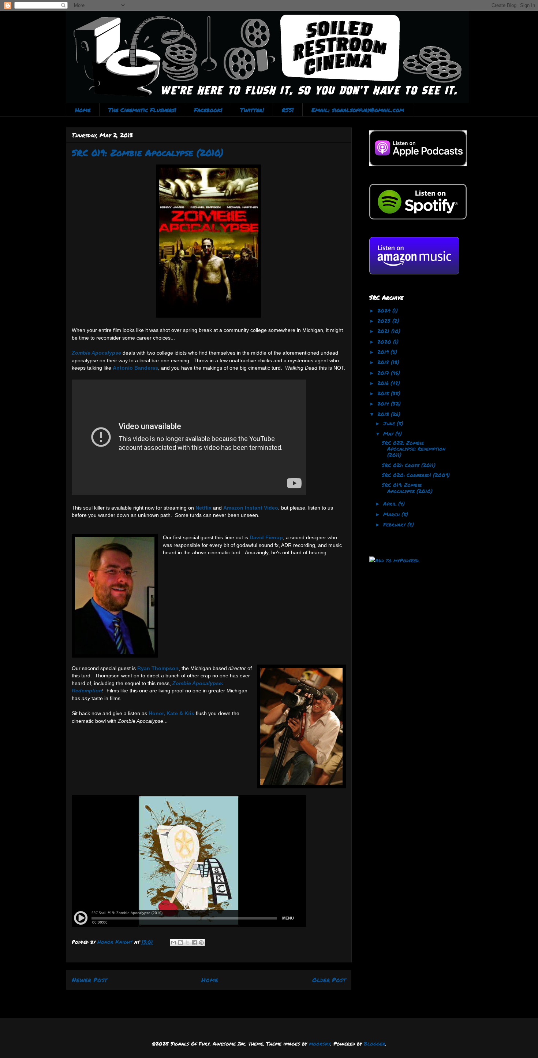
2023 (384, 320)
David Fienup (266, 537)
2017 (384, 372)
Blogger (374, 1043)
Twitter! (252, 110)
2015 (384, 393)
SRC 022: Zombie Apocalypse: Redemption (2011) (413, 449)
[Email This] (173, 942)
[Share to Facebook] (194, 942)
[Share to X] (187, 942)
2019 (384, 351)
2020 (385, 341)
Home (82, 110)
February (395, 524)
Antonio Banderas (135, 368)
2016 (384, 382)
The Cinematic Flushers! (142, 110)
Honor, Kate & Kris (171, 713)
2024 (384, 310)
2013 (384, 414)
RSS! (288, 110)
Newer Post (89, 979)
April (390, 503)
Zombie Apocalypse (96, 353)
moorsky (319, 1043)
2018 (384, 362)
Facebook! (208, 110)
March (392, 514)
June (390, 423)
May (389, 433)
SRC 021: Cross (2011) (409, 465)
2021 (384, 330)
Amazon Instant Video (250, 508)
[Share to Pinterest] (201, 942)
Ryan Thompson (158, 668)
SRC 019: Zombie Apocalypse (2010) (407, 488)
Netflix (203, 508)
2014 (384, 403)
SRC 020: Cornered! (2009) (416, 474)
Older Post (329, 979)
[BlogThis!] (180, 942)
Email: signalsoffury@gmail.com (357, 110)
